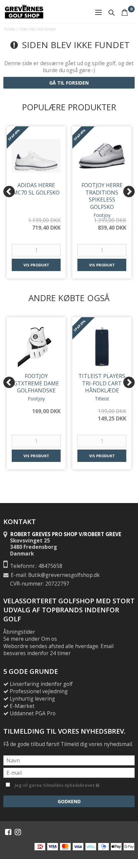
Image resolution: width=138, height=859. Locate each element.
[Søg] (112, 15)
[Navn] (69, 760)
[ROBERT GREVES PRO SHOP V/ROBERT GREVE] (24, 11)
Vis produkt (36, 264)
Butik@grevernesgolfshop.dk (64, 575)
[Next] (129, 191)
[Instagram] (18, 832)
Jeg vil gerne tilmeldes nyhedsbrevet (73, 784)
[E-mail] (69, 772)
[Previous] (9, 191)
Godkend (69, 801)
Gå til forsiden (69, 83)
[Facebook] (8, 832)
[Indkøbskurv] (124, 12)
